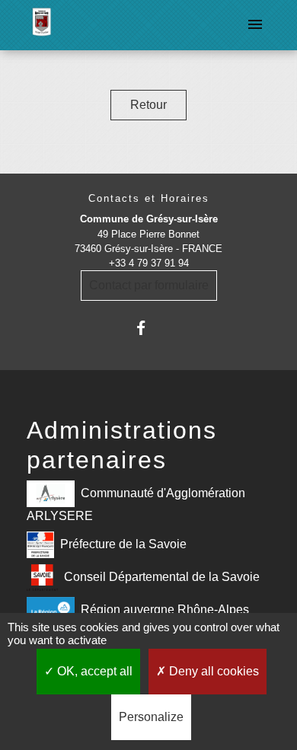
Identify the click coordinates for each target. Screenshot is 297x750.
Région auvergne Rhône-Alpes (165, 609)
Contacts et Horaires (148, 198)
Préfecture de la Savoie (123, 544)
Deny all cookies (212, 671)
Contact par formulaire (149, 285)
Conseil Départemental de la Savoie (162, 576)
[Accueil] (41, 25)
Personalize (151, 716)
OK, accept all (93, 671)
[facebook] (148, 328)
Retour (148, 104)
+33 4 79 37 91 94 (149, 263)
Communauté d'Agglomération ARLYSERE (136, 504)
